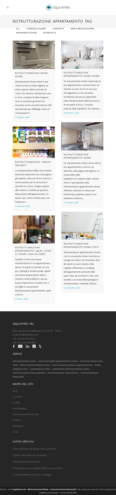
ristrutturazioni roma (24, 361)
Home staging (19, 408)
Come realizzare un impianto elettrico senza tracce (38, 468)
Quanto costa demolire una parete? (30, 455)
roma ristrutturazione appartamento (72, 365)
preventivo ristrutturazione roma (71, 368)
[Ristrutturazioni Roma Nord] (34, 55)
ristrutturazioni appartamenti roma (57, 361)
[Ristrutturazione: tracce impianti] (34, 142)
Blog (15, 391)
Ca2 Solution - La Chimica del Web (62, 493)
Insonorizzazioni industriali (26, 414)
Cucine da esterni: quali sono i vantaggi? (32, 474)
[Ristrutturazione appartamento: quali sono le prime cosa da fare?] (34, 229)
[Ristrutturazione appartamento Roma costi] (82, 226)
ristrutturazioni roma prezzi (63, 372)
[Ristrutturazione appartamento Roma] (82, 136)
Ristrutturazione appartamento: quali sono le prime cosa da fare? (33, 250)
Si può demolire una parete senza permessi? (34, 449)
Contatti (16, 402)
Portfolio (17, 420)
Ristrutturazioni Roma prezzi (26, 462)
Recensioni (18, 426)
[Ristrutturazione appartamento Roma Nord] (82, 55)
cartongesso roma (40, 368)
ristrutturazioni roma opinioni (29, 372)
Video (16, 432)
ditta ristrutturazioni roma (34, 365)
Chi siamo (17, 397)
